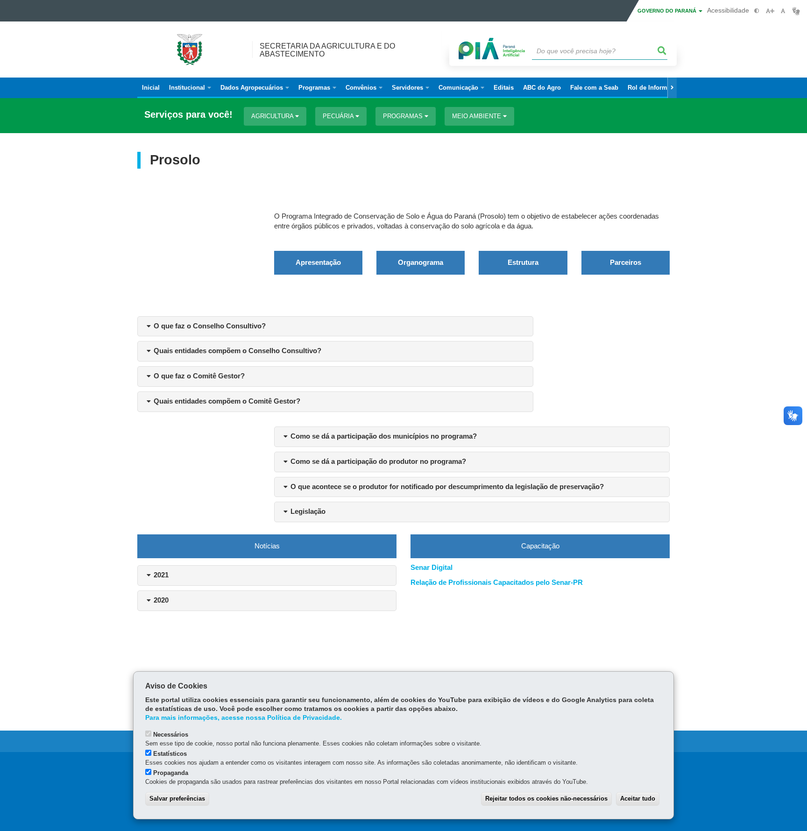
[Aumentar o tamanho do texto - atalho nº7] (770, 11)
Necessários (170, 734)
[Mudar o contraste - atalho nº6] (756, 11)
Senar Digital (432, 567)
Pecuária (339, 116)
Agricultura (273, 116)
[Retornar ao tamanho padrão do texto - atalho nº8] (783, 11)
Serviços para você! (188, 115)
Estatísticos (170, 753)
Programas (404, 116)
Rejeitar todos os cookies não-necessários (546, 798)
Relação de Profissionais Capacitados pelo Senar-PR (497, 582)
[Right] (672, 88)
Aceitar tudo (637, 798)
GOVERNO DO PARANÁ (667, 11)
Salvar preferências (177, 798)
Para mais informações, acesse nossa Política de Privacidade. (243, 717)
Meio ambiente (477, 116)
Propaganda (170, 772)
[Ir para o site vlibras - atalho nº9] (796, 11)
